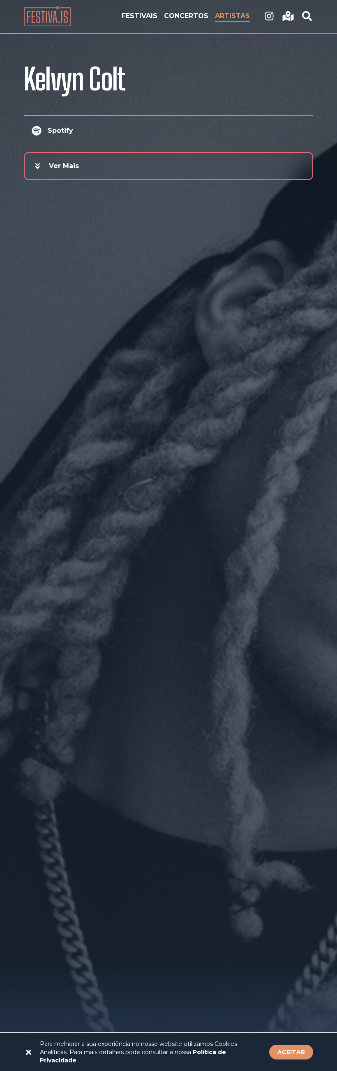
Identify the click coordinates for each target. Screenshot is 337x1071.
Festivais (139, 16)
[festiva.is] (269, 16)
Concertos (186, 16)
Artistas (232, 16)
